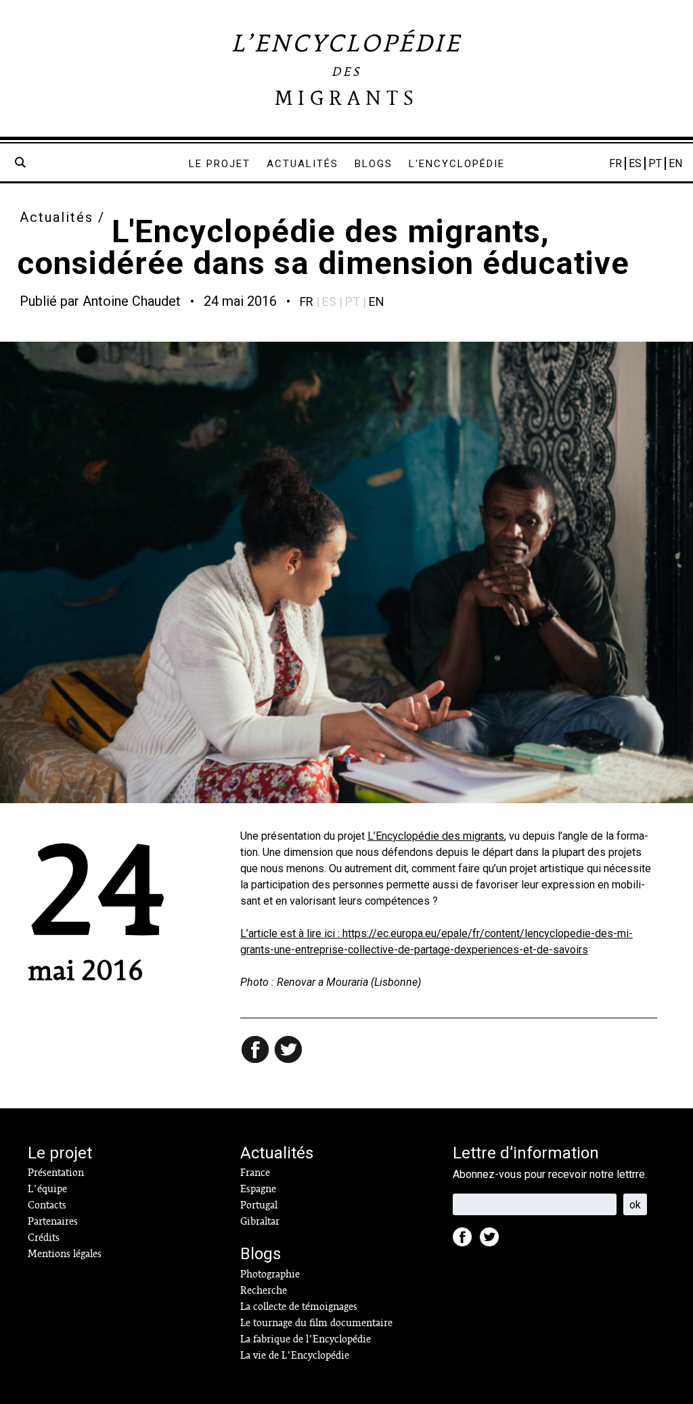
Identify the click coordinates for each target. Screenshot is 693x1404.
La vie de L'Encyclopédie (294, 1355)
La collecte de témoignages (298, 1306)
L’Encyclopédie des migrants (435, 836)
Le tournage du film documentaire (316, 1323)
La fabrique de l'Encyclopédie (305, 1339)
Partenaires (53, 1221)
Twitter (493, 1240)
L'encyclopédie (457, 164)
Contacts (47, 1205)
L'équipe (47, 1189)
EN (675, 163)
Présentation (56, 1173)
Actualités (302, 164)
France (255, 1173)
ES (635, 163)
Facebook (466, 1240)
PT (655, 163)
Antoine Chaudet (132, 301)
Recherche (263, 1290)
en (376, 301)
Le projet (219, 164)
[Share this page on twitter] (289, 1051)
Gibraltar (260, 1221)
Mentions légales (65, 1254)
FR (615, 163)
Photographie (270, 1274)
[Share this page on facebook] (256, 1051)
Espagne (258, 1189)
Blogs (374, 164)
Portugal (258, 1205)
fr (306, 301)
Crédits (44, 1237)
